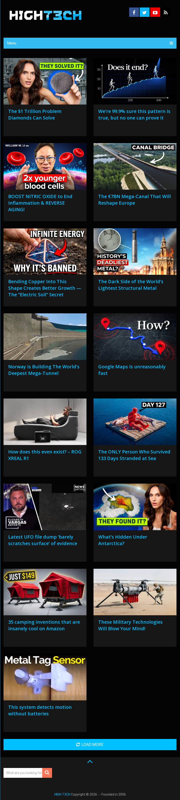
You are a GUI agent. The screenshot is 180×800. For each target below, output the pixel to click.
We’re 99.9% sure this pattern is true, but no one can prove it (134, 114)
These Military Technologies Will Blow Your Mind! (130, 625)
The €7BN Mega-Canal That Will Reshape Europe (134, 199)
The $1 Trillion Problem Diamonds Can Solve (34, 114)
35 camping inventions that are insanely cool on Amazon (44, 625)
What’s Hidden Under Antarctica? (122, 540)
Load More (93, 744)
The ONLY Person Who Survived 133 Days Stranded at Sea (134, 455)
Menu (11, 43)
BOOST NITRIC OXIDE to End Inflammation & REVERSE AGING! (40, 203)
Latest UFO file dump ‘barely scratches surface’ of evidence (42, 540)
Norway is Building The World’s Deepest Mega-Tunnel (43, 369)
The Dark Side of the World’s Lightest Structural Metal (130, 284)
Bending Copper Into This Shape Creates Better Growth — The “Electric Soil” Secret (44, 288)
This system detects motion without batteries (40, 710)
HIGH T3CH (62, 794)
